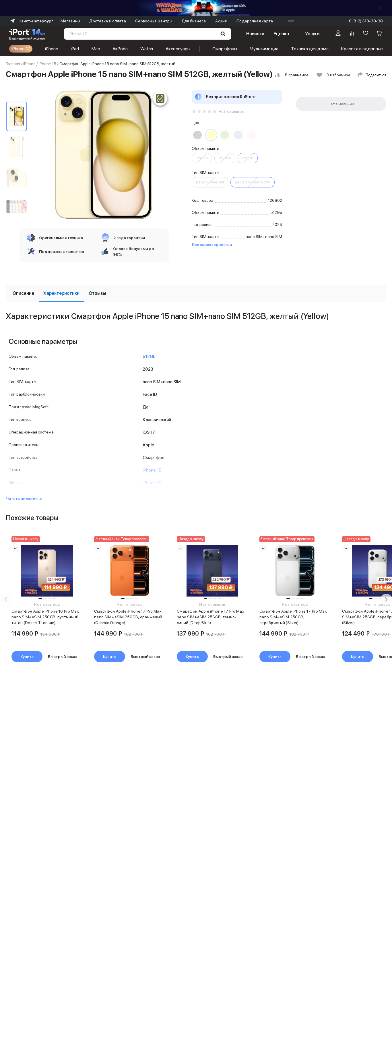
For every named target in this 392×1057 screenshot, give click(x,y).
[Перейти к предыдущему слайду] (5, 599)
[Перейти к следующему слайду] (386, 599)
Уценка (281, 33)
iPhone (51, 48)
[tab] (23, 293)
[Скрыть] (379, 8)
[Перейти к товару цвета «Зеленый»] (224, 134)
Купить (27, 656)
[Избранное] (365, 34)
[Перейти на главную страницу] (27, 34)
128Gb (202, 158)
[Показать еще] (289, 21)
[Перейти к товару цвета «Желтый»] (211, 134)
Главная (13, 63)
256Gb (225, 158)
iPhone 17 (20, 48)
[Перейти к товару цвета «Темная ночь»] (197, 134)
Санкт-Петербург (35, 21)
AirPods (120, 48)
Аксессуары (178, 48)
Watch (146, 48)
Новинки (255, 33)
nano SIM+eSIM (210, 182)
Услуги (312, 33)
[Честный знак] (160, 98)
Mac (96, 48)
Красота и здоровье (362, 48)
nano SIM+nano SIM (252, 182)
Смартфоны (224, 48)
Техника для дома (310, 48)
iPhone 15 (47, 63)
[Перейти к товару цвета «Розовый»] (251, 134)
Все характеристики (212, 244)
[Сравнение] (351, 34)
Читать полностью (24, 498)
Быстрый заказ (62, 656)
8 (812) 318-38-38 (366, 21)
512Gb (247, 158)
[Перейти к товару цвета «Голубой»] (238, 134)
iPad (75, 48)
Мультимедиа (264, 48)
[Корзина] (379, 34)
